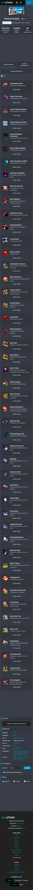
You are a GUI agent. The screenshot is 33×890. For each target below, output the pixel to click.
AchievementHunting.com (16, 872)
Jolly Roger (13, 459)
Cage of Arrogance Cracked (18, 161)
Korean (26, 753)
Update (27, 768)
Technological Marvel (16, 537)
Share (28, 781)
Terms (16, 855)
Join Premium (16, 857)
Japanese (16, 751)
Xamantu (19, 826)
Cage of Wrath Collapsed (17, 148)
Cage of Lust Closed (16, 96)
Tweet (18, 781)
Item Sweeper (14, 602)
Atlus (15, 735)
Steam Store (17, 748)
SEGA (15, 733)
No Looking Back (15, 680)
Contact (16, 845)
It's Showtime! (14, 239)
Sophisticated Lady (16, 524)
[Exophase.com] (7, 2)
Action (15, 738)
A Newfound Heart (16, 225)
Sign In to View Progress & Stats (16, 723)
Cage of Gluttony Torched (18, 122)
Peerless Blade (14, 498)
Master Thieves (15, 563)
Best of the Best (15, 394)
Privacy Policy (16, 852)
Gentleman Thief (15, 472)
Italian (21, 753)
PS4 (15, 743)
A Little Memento (15, 654)
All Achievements (9, 64)
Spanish (26, 751)
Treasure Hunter (15, 668)
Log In (29, 2)
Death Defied (14, 317)
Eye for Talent (14, 368)
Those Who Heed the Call (17, 590)
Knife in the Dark (15, 382)
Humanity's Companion (17, 173)
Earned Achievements (24, 64)
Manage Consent (16, 850)
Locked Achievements (16, 71)
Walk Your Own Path (16, 186)
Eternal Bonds (14, 355)
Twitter (16, 867)
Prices (23, 23)
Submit (7, 781)
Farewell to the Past (16, 213)
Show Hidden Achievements (14, 772)
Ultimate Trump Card (16, 446)
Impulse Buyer (14, 641)
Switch (18, 743)
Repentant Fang (15, 550)
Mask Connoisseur (15, 329)
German (16, 753)
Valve (23, 828)
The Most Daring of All (17, 434)
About (16, 843)
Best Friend (13, 343)
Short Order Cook (15, 616)
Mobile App (16, 838)
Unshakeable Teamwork (17, 264)
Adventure (21, 738)
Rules (16, 840)
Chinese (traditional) (20, 754)
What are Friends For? (16, 407)
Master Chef (14, 629)
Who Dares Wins (15, 421)
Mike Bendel (19, 823)
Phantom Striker (15, 290)
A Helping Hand (15, 577)
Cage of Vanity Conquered (18, 109)
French (22, 751)
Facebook (16, 869)
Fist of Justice (14, 511)
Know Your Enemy (15, 277)
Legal (16, 848)
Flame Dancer (14, 485)
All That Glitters (15, 303)
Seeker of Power (15, 252)
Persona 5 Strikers (11, 19)
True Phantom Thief (16, 83)
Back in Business (15, 199)
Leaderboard (16, 23)
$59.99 (15, 746)
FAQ (16, 835)
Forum (28, 23)
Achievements (7, 23)
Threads (16, 865)
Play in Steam (18, 757)
